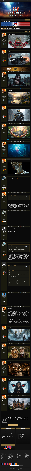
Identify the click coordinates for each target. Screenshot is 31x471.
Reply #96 (9, 395)
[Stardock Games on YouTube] (7, 447)
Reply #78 (9, 71)
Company (18, 451)
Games (9, 451)
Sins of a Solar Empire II (11, 456)
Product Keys (26, 456)
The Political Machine (10, 458)
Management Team (19, 455)
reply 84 (15, 195)
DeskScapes (2, 457)
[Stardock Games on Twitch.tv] (8, 447)
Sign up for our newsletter (5, 465)
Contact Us (18, 460)
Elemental (9, 454)
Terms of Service (15, 469)
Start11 (1, 455)
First (25, 31)
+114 (3, 235)
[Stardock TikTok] (8, 448)
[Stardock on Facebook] (5, 447)
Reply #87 (9, 226)
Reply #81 (9, 123)
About (17, 453)
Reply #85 (9, 192)
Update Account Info (27, 458)
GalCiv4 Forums (23, 226)
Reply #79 (9, 88)
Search (7, 21)
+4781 (4, 301)
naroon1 (3, 37)
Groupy (1, 459)
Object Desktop (2, 453)
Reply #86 (9, 210)
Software (2, 451)
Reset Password (26, 457)
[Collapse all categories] (29, 429)
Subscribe (21, 465)
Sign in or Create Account (13, 424)
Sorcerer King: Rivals (10, 461)
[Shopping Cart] (28, 0)
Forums (18, 461)
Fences (1, 456)
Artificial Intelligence (14, 26)
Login (9, 21)
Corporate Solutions (3, 454)
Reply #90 (9, 292)
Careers (18, 456)
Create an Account (27, 455)
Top (29, 32)
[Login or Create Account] (27, 0)
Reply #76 (9, 32)
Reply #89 (9, 262)
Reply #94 (9, 360)
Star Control (9, 457)
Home (2, 26)
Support (26, 451)
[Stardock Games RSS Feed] (11, 448)
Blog (17, 454)
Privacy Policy (10, 469)
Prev (27, 31)
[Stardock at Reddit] (5, 448)
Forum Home (3, 21)
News (17, 457)
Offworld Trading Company (11, 459)
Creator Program (19, 459)
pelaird (4, 181)
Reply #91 (9, 306)
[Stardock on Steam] (11, 447)
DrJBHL (4, 297)
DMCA (18, 469)
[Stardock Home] (3, 0)
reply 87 (16, 245)
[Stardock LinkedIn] (9, 448)
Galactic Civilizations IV (11, 455)
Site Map (21, 469)
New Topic (27, 19)
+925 (3, 185)
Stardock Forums (23, 32)
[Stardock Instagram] (10, 447)
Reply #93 (9, 343)
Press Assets (18, 458)
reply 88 (15, 265)
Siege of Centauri (10, 460)
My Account (26, 454)
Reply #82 (9, 141)
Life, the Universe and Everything (7, 26)
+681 (3, 41)
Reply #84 (9, 176)
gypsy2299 (4, 231)
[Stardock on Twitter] (4, 447)
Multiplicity (2, 458)
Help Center (26, 453)
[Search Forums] (30, 0)
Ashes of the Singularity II (11, 453)
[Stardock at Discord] (6, 448)
